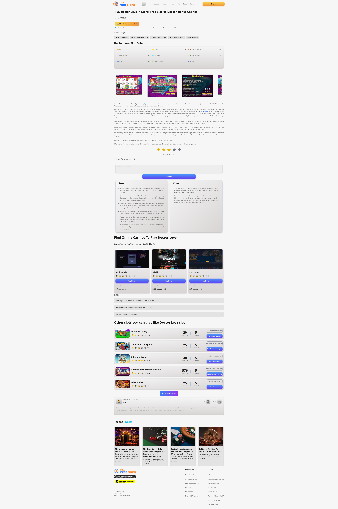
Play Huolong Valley (215, 336)
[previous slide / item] (118, 86)
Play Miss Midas (214, 387)
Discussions (212, 487)
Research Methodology (216, 479)
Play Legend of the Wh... (214, 374)
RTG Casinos (189, 492)
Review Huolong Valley (215, 331)
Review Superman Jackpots (215, 343)
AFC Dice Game (213, 504)
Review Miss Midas (214, 381)
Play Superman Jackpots (214, 349)
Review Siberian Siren (214, 356)
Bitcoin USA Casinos (191, 496)
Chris (203, 401)
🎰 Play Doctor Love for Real (127, 24)
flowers (205, 112)
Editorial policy (166, 28)
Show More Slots (169, 393)
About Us (211, 475)
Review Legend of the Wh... (215, 369)
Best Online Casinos (191, 475)
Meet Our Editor (213, 483)
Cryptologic (141, 104)
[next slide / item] (219, 86)
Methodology (174, 28)
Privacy (216, 496)
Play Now (132, 281)
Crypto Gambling (191, 479)
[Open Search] (144, 4)
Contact (214, 401)
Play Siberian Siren (214, 361)
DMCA (222, 496)
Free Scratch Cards (214, 500)
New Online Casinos (192, 483)
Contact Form (212, 492)
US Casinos (189, 487)
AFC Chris (123, 18)
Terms (210, 496)
